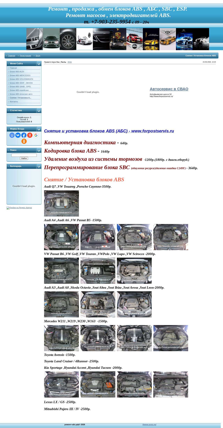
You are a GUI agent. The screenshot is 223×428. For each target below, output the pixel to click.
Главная (11, 56)
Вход (38, 56)
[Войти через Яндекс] (29, 135)
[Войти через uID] (12, 135)
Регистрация (25, 56)
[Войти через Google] (36, 135)
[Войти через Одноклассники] (24, 141)
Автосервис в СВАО (169, 89)
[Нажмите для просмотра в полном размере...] (61, 191)
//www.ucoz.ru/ (149, 424)
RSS (70, 62)
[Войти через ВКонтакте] (18, 135)
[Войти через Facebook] (23, 135)
